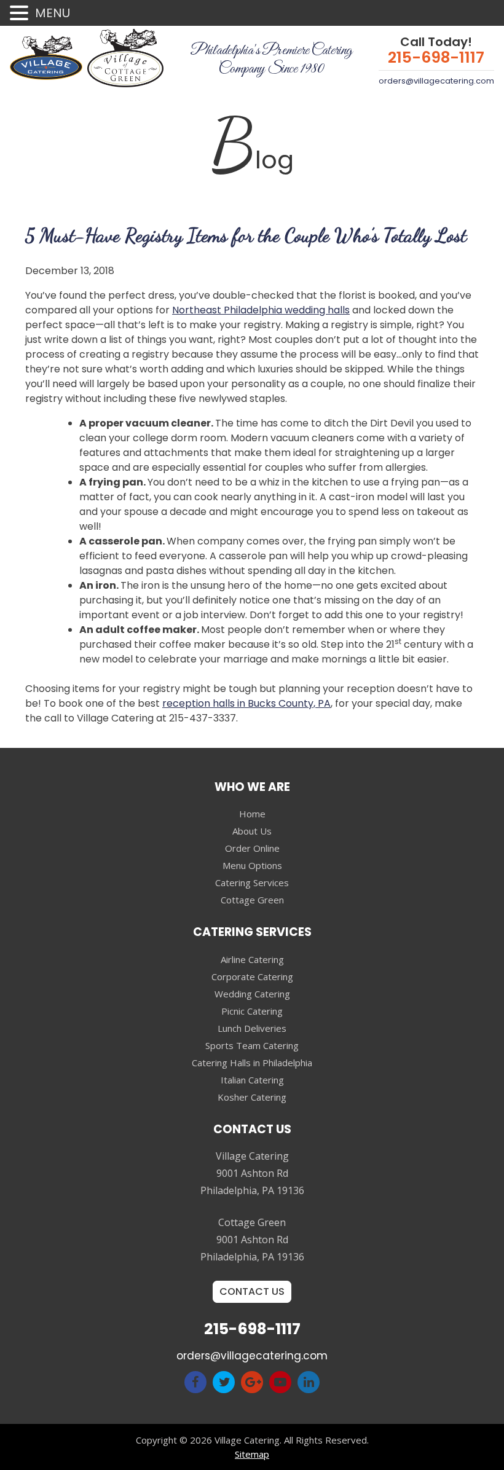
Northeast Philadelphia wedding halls (261, 310)
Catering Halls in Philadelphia (252, 1062)
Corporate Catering (252, 976)
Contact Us (252, 1291)
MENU (52, 13)
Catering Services (252, 882)
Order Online (252, 848)
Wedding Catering (252, 994)
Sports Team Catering (252, 1045)
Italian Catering (252, 1080)
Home (252, 814)
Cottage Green (252, 900)
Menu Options (252, 865)
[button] (21, 13)
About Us (252, 831)
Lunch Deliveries (252, 1028)
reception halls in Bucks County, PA (246, 703)
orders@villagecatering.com (436, 81)
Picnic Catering (252, 1011)
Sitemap (252, 1454)
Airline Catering (252, 959)
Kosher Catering (252, 1097)
